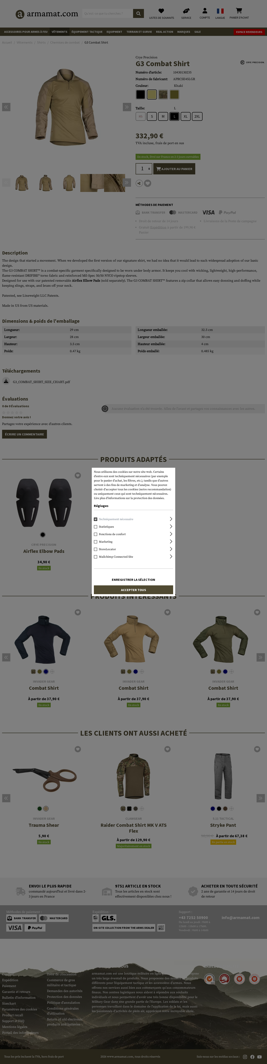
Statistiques (106, 527)
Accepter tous (133, 590)
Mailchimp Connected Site (116, 557)
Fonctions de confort (112, 534)
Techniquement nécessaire (116, 519)
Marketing (105, 542)
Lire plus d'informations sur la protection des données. (129, 498)
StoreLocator (107, 549)
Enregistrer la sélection (133, 579)
